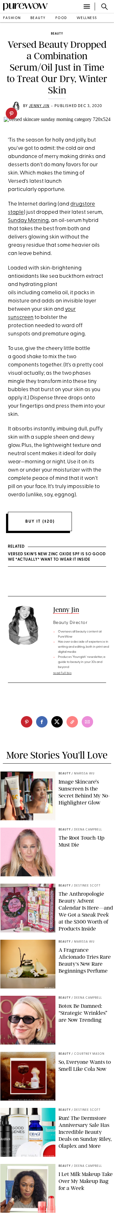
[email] (87, 722)
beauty (38, 18)
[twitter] (57, 722)
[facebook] (42, 722)
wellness (87, 18)
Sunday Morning (28, 220)
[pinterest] (11, 113)
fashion (12, 18)
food (61, 18)
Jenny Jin (39, 106)
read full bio (62, 673)
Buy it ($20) (40, 521)
